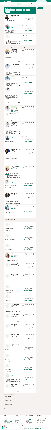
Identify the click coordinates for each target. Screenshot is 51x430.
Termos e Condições (7, 422)
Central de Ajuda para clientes (30, 423)
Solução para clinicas (29, 418)
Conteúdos (27, 420)
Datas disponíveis (12, 3)
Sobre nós (5, 419)
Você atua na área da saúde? (41, 1)
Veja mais (7, 11)
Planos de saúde (17, 418)
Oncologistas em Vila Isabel (9, 403)
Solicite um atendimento (28, 20)
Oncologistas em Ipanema (8, 404)
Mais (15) (6, 405)
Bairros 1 (18, 3)
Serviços (16, 421)
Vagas (8, 421)
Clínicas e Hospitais (18, 417)
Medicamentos (17, 420)
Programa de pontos (26, 3)
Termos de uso (28, 421)
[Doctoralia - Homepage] (9, 1)
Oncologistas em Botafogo (8, 400)
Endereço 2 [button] (11, 142)
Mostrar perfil (28, 379)
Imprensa (5, 423)
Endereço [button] (6, 212)
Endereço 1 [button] (7, 142)
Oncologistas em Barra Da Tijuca (9, 399)
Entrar (35, 1)
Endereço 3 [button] (15, 159)
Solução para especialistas (29, 417)
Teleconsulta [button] (17, 142)
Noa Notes (28, 419)
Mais (18, 37)
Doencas (16, 422)
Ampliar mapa (40, 8)
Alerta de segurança (29, 422)
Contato (5, 420)
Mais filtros (33, 3)
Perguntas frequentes (18, 423)
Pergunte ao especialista (18, 419)
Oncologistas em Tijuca (8, 401)
